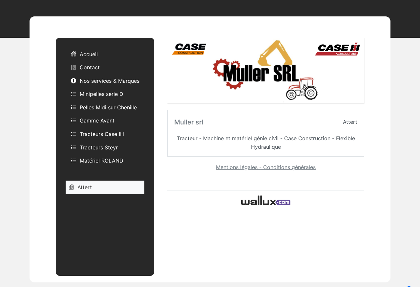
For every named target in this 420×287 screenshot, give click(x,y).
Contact (90, 67)
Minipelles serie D (101, 94)
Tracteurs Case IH (102, 134)
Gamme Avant (97, 120)
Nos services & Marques (109, 80)
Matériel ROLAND (101, 160)
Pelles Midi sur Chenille (108, 107)
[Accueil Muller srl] (265, 70)
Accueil (89, 54)
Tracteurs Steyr (99, 147)
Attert (84, 187)
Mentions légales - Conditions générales (266, 167)
